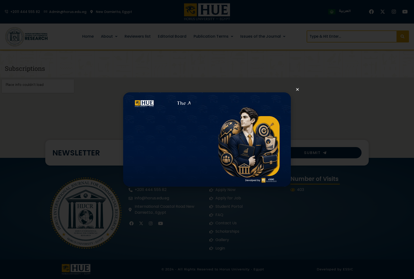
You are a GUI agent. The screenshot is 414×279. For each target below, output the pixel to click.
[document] (207, 139)
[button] (297, 89)
